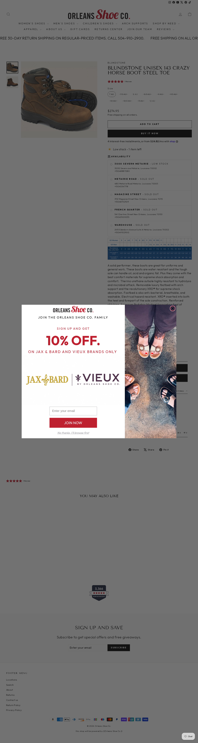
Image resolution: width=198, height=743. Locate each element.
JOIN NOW (73, 422)
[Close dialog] (172, 308)
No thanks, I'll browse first (73, 433)
